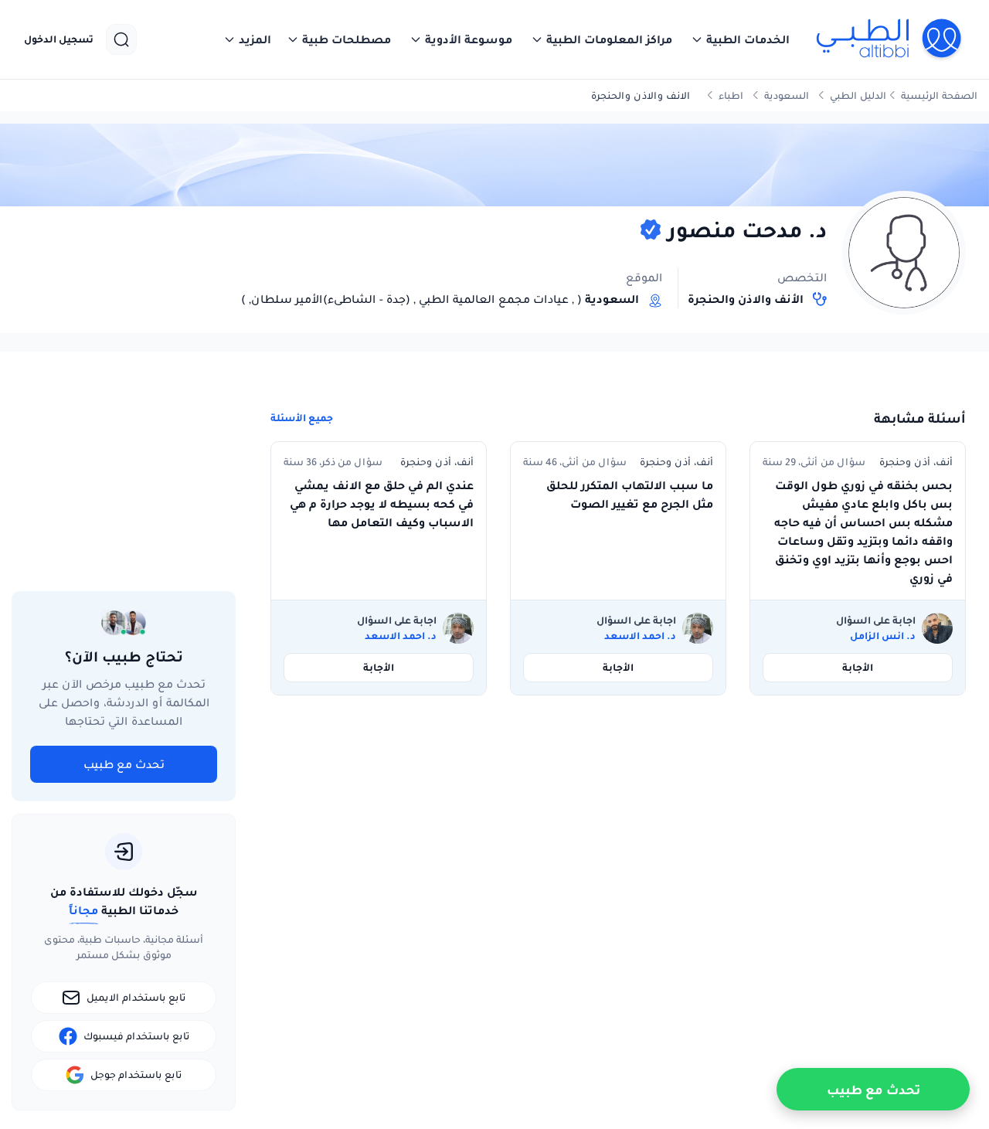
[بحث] (121, 39)
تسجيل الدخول (58, 39)
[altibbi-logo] (889, 39)
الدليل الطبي (858, 95)
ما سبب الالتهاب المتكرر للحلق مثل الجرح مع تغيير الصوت (629, 494)
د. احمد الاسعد (640, 636)
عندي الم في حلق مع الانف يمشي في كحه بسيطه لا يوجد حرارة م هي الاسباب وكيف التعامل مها (382, 504)
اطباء (731, 95)
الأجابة (857, 667)
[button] (740, 39)
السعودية (786, 95)
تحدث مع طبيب (124, 764)
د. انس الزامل (883, 636)
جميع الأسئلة (301, 418)
